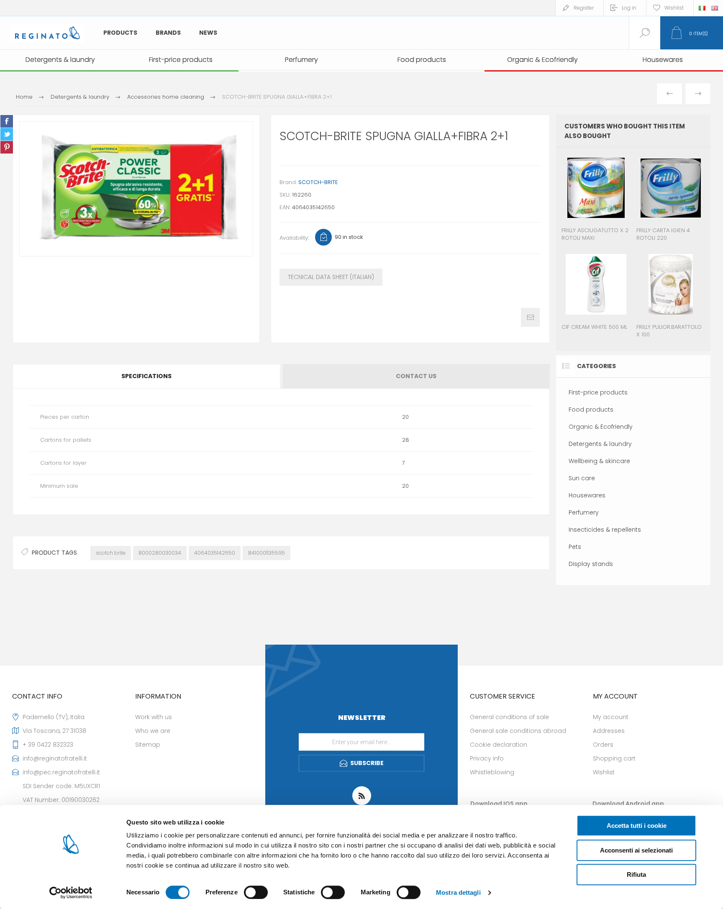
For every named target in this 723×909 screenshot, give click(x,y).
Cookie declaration (498, 744)
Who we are (152, 731)
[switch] (256, 892)
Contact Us (416, 376)
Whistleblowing (492, 772)
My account (610, 717)
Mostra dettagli (458, 892)
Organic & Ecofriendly (601, 426)
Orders (603, 744)
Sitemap (147, 744)
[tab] (147, 376)
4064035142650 (214, 552)
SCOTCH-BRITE (318, 182)
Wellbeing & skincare (599, 461)
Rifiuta (636, 874)
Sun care (582, 478)
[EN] (714, 8)
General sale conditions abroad (518, 731)
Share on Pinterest (6, 147)
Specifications (146, 376)
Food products (591, 409)
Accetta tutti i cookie (637, 825)
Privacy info (487, 758)
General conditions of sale (509, 717)
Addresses (609, 731)
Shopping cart (614, 758)
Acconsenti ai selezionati (636, 850)
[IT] (702, 8)
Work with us (153, 717)
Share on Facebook (6, 121)
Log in (629, 7)
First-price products (598, 392)
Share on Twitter (6, 134)
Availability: (294, 238)
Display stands (591, 564)
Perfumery (584, 512)
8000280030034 (159, 552)
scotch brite (111, 552)
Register (584, 7)
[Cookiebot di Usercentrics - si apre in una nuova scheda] (71, 892)
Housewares (587, 495)
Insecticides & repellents (605, 529)
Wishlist (604, 772)
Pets (575, 547)
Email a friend (530, 317)
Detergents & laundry (600, 444)
